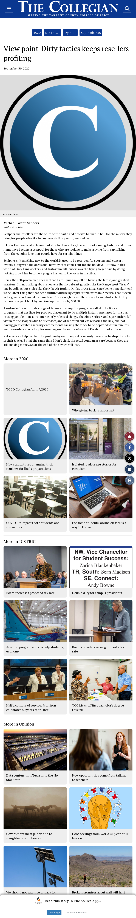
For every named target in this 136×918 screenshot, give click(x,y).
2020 (37, 32)
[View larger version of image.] (68, 142)
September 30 (91, 32)
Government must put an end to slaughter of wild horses (29, 836)
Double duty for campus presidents (97, 593)
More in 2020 (16, 359)
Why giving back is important (93, 410)
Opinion (70, 32)
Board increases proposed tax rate (30, 593)
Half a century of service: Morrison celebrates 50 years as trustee (31, 707)
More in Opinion (19, 724)
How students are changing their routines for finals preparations (29, 466)
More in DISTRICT (21, 541)
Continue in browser (76, 912)
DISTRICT (52, 32)
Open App (54, 912)
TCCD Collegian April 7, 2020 (27, 389)
